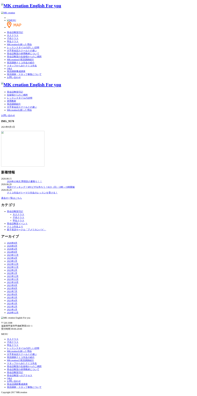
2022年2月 (12, 270)
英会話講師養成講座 (17, 384)
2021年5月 (12, 297)
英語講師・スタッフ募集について (24, 74)
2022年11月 (12, 267)
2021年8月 (12, 288)
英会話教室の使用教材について (23, 53)
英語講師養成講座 (16, 71)
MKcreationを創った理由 (19, 44)
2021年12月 (12, 276)
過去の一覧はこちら (11, 198)
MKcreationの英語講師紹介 (20, 59)
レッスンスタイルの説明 (19, 98)
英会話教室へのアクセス (19, 375)
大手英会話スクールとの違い (22, 50)
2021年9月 (12, 285)
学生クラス (12, 41)
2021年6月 (12, 294)
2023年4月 (12, 258)
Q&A (9, 68)
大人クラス (12, 35)
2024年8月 (12, 252)
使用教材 (11, 101)
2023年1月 (12, 261)
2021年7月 (12, 291)
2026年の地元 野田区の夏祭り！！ (24, 181)
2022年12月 (12, 264)
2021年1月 (12, 309)
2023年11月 (12, 255)
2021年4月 (12, 300)
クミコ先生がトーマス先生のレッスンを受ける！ (32, 192)
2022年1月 (12, 273)
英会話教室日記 (15, 32)
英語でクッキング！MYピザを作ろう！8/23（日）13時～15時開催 (41, 187)
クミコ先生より (15, 226)
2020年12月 (12, 312)
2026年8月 (12, 243)
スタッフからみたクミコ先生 (22, 65)
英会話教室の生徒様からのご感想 (24, 56)
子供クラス (12, 38)
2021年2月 (12, 306)
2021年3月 (12, 303)
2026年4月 (12, 249)
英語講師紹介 (14, 104)
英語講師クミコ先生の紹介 (21, 62)
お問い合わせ (14, 77)
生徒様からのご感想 (17, 95)
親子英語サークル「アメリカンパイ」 (26, 229)
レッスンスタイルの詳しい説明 (23, 47)
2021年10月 (12, 282)
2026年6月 (12, 246)
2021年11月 (12, 279)
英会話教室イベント (17, 223)
